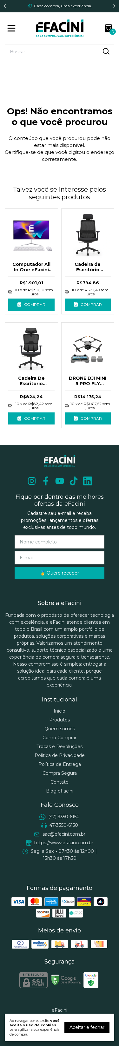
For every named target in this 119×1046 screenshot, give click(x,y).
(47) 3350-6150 (64, 816)
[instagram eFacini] (32, 481)
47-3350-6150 (64, 825)
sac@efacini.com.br (64, 834)
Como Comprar (59, 737)
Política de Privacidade (60, 755)
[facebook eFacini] (46, 481)
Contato (59, 782)
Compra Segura (60, 773)
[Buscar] (105, 51)
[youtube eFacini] (60, 481)
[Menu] (13, 28)
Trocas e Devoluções (59, 746)
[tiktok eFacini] (74, 481)
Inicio (59, 711)
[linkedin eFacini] (88, 481)
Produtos (59, 720)
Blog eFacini (59, 791)
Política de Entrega (59, 764)
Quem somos (59, 729)
